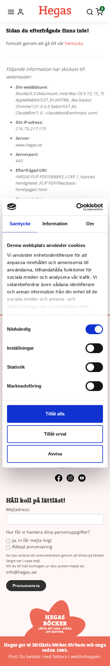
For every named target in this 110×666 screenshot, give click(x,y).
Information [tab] (55, 223)
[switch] (94, 348)
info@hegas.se (21, 572)
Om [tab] (90, 223)
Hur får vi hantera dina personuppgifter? (48, 532)
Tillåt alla (55, 413)
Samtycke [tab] (20, 223)
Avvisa (55, 453)
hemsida (74, 43)
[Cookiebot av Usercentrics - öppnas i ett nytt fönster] (77, 207)
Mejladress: (18, 509)
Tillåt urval (55, 433)
